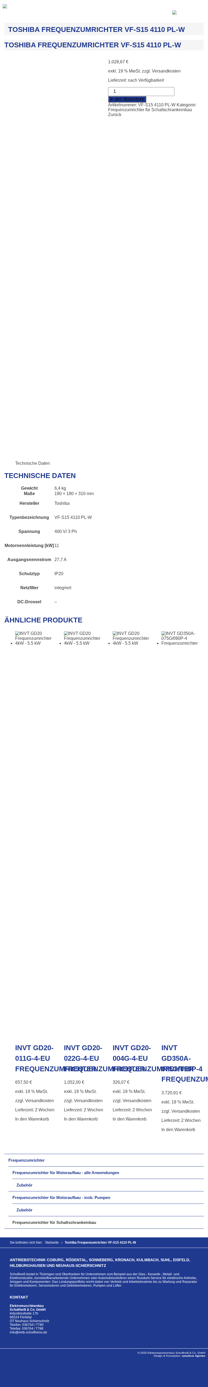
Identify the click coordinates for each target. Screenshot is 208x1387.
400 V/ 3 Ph (65, 531)
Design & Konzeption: (179, 1355)
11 (56, 545)
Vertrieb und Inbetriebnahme (131, 1282)
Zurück (114, 114)
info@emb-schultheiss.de (28, 1332)
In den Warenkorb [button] (32, 1119)
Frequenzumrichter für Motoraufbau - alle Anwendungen (65, 1172)
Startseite (52, 1242)
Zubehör (24, 1185)
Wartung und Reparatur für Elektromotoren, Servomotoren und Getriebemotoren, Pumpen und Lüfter (103, 1283)
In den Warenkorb (127, 99)
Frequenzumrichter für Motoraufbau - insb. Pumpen (61, 1197)
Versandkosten (166, 71)
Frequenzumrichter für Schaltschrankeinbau (150, 109)
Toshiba (62, 503)
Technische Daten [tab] (32, 463)
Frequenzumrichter (26, 1160)
